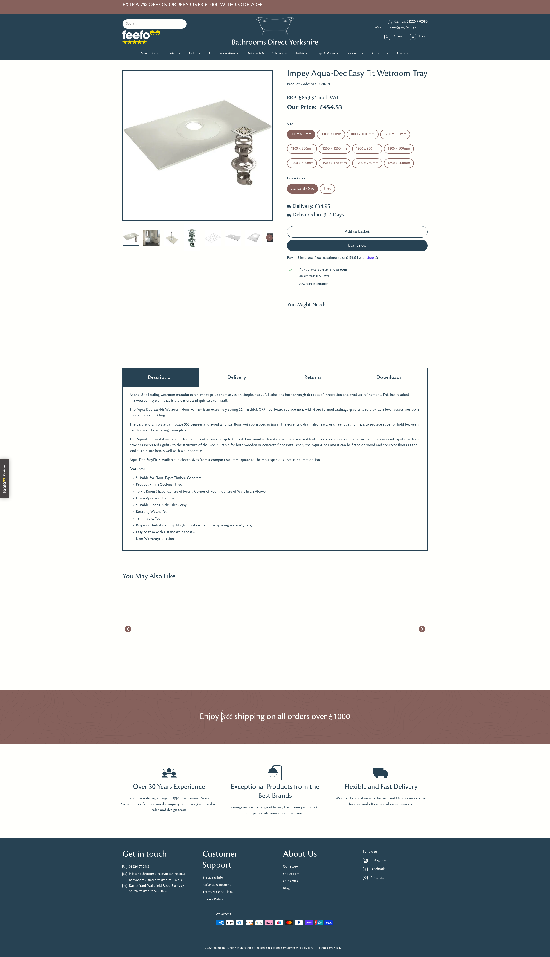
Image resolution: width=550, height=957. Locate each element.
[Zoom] (197, 145)
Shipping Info (213, 877)
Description (161, 377)
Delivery (237, 377)
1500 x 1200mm (334, 163)
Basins (172, 53)
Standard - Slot (302, 189)
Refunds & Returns (217, 885)
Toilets (300, 53)
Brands (401, 53)
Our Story (290, 866)
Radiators (378, 53)
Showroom (291, 874)
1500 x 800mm (302, 163)
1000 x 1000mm (362, 134)
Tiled (327, 189)
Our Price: (301, 107)
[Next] (269, 237)
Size (290, 124)
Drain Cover (297, 179)
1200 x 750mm (395, 134)
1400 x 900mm (399, 149)
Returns (312, 377)
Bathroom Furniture (222, 53)
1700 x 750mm (367, 163)
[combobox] (154, 24)
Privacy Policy (213, 899)
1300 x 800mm (367, 149)
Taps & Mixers (326, 53)
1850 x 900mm (399, 163)
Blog (286, 888)
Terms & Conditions (218, 892)
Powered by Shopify (329, 947)
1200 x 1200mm (334, 149)
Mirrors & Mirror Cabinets (266, 53)
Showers (354, 53)
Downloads (389, 377)
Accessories (148, 53)
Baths (192, 53)
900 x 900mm (331, 134)
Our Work (290, 881)
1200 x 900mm (302, 149)
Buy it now (357, 245)
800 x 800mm (301, 134)
